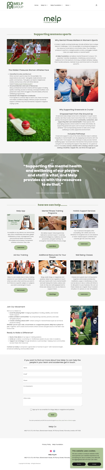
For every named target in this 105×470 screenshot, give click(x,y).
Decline (79, 464)
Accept (94, 464)
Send (52, 415)
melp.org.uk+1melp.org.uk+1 (23, 84)
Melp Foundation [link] (57, 444)
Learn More (52, 246)
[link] (15, 5)
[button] (44, 5)
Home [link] (36, 5)
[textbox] (52, 367)
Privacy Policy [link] (58, 420)
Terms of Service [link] (68, 420)
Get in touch (21, 290)
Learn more (20, 247)
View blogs (52, 294)
